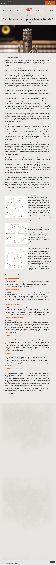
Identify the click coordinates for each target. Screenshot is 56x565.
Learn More (49, 2)
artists (37, 10)
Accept (52, 562)
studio (51, 10)
